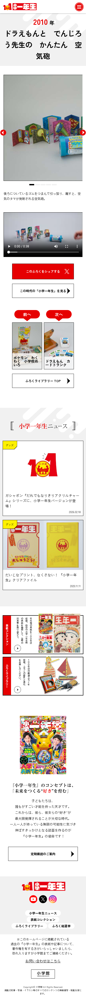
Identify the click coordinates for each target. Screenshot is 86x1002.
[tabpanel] (43, 128)
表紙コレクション (43, 919)
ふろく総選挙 (61, 926)
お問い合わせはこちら (43, 961)
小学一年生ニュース (43, 913)
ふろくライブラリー (29, 926)
